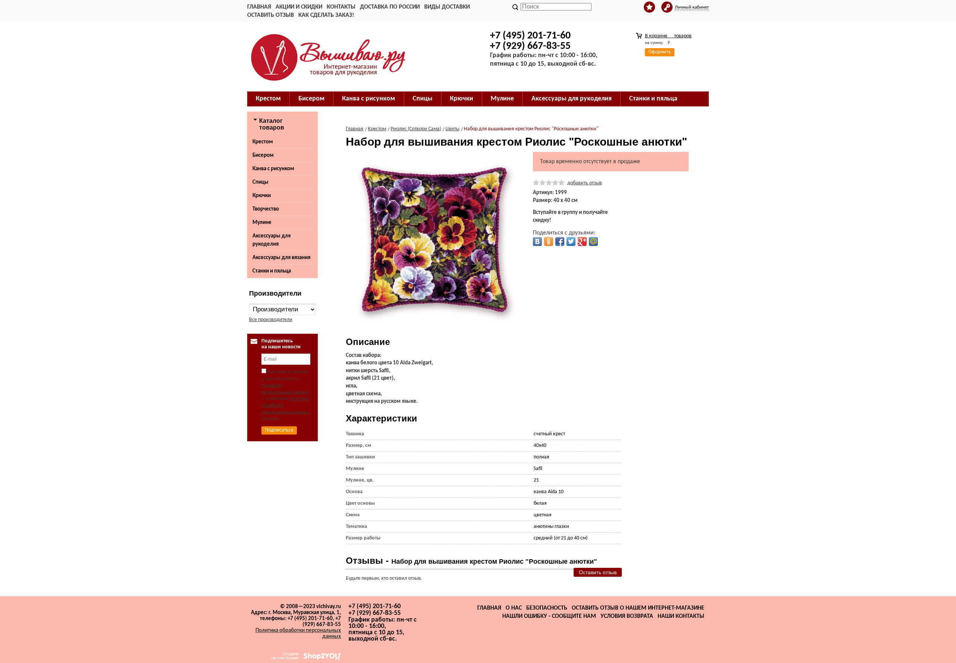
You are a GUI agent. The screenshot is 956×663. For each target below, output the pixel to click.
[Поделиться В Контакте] (537, 241)
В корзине (668, 36)
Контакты (341, 7)
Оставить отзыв (270, 15)
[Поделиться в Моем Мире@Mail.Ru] (593, 241)
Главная (259, 7)
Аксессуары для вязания (281, 258)
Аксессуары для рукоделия (271, 240)
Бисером (263, 155)
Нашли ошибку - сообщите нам (549, 616)
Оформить (659, 52)
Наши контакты (681, 616)
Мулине (261, 222)
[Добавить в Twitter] (571, 241)
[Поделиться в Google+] (582, 241)
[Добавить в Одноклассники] (548, 241)
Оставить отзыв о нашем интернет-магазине (638, 608)
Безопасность (546, 608)
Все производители (270, 320)
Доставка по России (390, 7)
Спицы (260, 182)
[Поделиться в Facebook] (559, 241)
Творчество (265, 209)
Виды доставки (447, 7)
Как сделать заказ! (326, 15)
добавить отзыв (584, 183)
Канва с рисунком (273, 169)
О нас (514, 608)
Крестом (262, 142)
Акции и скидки (299, 7)
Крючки (261, 196)
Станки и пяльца (271, 271)
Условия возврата (626, 616)
